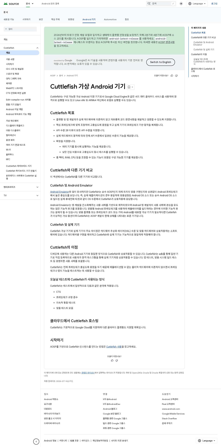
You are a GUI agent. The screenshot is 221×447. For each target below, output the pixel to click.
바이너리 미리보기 (52, 413)
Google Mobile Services (173, 413)
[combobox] (161, 3)
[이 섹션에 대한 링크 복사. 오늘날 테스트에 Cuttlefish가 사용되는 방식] (107, 280)
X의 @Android (110, 399)
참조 (127, 19)
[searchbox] (20, 29)
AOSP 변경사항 (166, 42)
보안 (41, 19)
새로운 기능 (9, 19)
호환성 (71, 19)
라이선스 (85, 440)
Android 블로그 (110, 409)
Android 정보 (50, 440)
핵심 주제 (55, 19)
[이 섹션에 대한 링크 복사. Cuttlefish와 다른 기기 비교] (96, 170)
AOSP (52, 75)
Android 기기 (89, 19)
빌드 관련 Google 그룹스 (114, 423)
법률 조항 (74, 440)
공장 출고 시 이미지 (52, 418)
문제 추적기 (167, 423)
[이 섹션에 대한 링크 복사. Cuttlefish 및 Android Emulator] (96, 186)
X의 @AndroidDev (111, 404)
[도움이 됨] (172, 75)
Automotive (110, 19)
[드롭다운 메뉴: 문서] (34, 3)
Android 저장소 (51, 399)
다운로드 (48, 409)
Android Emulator (59, 191)
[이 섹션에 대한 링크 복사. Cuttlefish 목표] (77, 113)
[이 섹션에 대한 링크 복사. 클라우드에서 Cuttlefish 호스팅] (101, 321)
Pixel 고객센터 (168, 404)
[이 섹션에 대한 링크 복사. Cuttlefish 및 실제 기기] (82, 225)
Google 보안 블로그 (112, 413)
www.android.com (171, 409)
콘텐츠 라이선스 (88, 373)
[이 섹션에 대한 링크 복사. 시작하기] (66, 340)
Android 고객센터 (170, 399)
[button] (18, 47)
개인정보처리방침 (100, 440)
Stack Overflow (169, 418)
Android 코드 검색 (50, 3)
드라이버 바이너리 (52, 423)
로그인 (214, 3)
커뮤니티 (63, 440)
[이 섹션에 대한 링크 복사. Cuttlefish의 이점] (81, 247)
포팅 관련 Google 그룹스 (114, 428)
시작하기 (27, 19)
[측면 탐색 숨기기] (36, 442)
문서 (28, 3)
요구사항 (48, 404)
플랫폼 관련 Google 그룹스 (115, 418)
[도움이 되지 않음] (176, 75)
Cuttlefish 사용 (114, 346)
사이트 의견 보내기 (119, 440)
